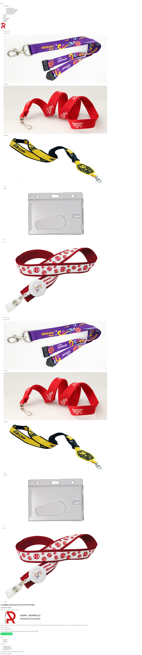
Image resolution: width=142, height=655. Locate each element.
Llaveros (5, 21)
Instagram (6, 641)
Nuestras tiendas (7, 647)
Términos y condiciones (5, 651)
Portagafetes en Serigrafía (12, 9)
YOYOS (5, 528)
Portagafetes (6, 5)
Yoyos (5, 17)
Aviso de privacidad (14, 651)
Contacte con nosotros (8, 648)
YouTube (5, 640)
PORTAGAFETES (7, 317)
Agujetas (5, 20)
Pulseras (5, 14)
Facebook (5, 639)
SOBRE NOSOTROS (7, 646)
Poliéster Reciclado (10, 13)
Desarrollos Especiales (11, 12)
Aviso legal (21, 651)
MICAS (5, 473)
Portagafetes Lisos (10, 8)
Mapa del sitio (6, 649)
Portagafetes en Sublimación (12, 10)
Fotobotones (6, 19)
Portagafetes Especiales (11, 11)
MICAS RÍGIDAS (7, 18)
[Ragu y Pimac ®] (3, 27)
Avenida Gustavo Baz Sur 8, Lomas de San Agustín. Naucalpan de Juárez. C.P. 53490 (21, 631)
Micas (5, 15)
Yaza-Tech (9, 653)
